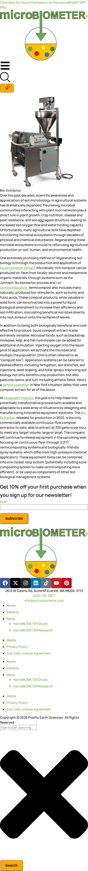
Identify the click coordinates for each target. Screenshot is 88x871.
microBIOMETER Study (30, 623)
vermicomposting (13, 287)
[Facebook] (5, 583)
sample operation (15, 384)
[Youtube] (56, 583)
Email (4, 502)
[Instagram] (25, 583)
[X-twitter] (15, 583)
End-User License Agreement (29, 653)
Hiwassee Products (18, 398)
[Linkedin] (36, 583)
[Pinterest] (66, 583)
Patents (13, 612)
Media (11, 640)
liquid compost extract (17, 267)
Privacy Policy (17, 646)
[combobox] (18, 727)
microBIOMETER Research (33, 630)
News (11, 618)
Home (11, 605)
